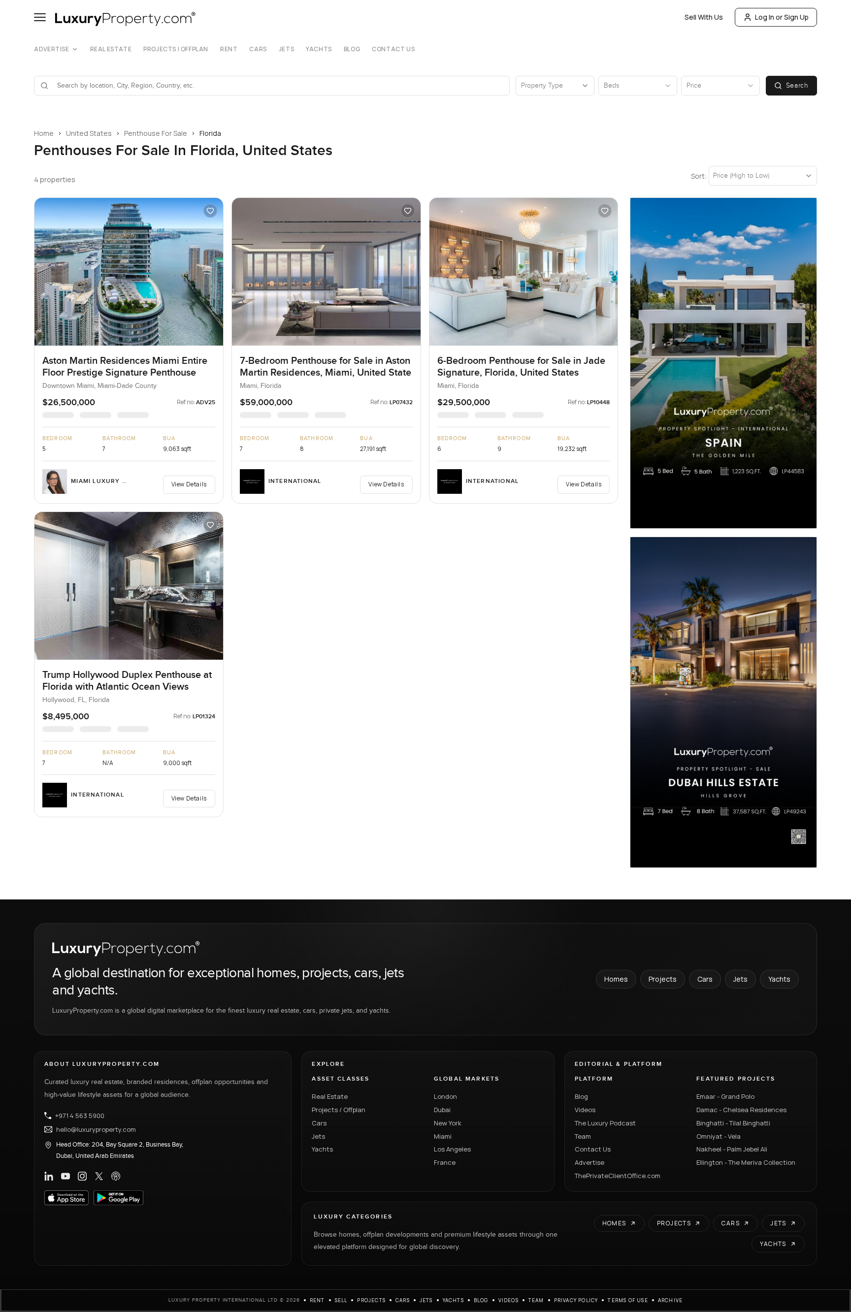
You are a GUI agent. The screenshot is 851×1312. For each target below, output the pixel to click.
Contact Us (393, 49)
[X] (99, 1176)
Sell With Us (704, 17)
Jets (286, 49)
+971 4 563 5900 (79, 1116)
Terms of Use (628, 1300)
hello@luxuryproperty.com (96, 1129)
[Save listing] (210, 211)
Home (44, 133)
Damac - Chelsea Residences (741, 1109)
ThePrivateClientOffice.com (617, 1175)
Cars (257, 49)
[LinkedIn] (48, 1176)
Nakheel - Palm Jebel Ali (731, 1149)
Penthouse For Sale (155, 133)
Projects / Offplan (338, 1109)
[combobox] (277, 86)
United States (89, 133)
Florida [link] (210, 133)
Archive (670, 1300)
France (445, 1162)
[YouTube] (65, 1176)
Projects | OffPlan (175, 49)
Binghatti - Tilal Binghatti (733, 1123)
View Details (189, 484)
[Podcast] (115, 1176)
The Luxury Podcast (605, 1123)
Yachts (319, 49)
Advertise (51, 49)
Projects (663, 979)
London (445, 1096)
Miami (443, 1136)
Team (583, 1136)
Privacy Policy (576, 1300)
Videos (585, 1109)
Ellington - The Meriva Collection (745, 1162)
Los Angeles (452, 1149)
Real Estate (111, 49)
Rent (228, 49)
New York (447, 1123)
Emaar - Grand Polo (725, 1096)
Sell (341, 1300)
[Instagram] (82, 1176)
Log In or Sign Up (782, 17)
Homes (616, 979)
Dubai (442, 1109)
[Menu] (40, 17)
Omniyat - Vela (718, 1136)
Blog (352, 49)
